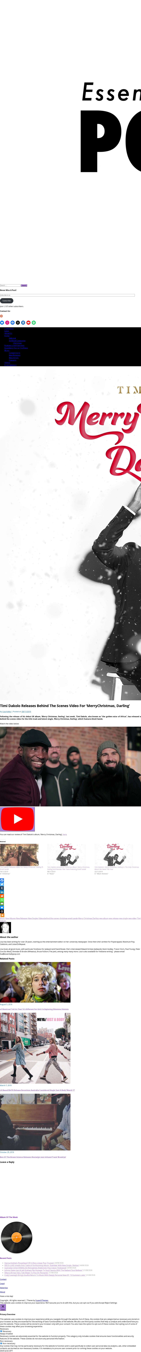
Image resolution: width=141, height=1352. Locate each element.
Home (6, 336)
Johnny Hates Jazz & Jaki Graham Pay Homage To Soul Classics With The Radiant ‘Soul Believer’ (43, 1270)
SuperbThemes (41, 1300)
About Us (8, 333)
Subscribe (7, 300)
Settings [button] (113, 1303)
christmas (63, 918)
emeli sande (73, 918)
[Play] (17, 819)
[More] (2, 915)
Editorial (12, 338)
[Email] (2, 904)
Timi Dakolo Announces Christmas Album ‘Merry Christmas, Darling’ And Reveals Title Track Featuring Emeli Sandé (68, 868)
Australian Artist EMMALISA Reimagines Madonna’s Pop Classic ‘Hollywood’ (35, 1268)
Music (6, 350)
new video (132, 918)
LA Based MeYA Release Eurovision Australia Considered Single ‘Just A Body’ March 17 (37, 1090)
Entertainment (10, 365)
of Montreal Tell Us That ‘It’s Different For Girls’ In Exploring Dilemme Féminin (34, 1009)
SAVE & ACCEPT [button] (6, 1351)
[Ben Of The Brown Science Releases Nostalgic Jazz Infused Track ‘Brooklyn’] (35, 1150)
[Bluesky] (2, 907)
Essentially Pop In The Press (16, 348)
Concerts (12, 360)
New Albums (10, 918)
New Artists (13, 358)
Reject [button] (107, 1303)
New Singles (33, 918)
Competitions (14, 353)
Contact (3, 1279)
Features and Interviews (14, 345)
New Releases (14, 355)
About (2, 1292)
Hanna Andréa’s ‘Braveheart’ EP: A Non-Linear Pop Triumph (29, 1263)
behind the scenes (51, 918)
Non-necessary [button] (6, 1341)
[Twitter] (2, 884)
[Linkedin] (2, 892)
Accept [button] (101, 1303)
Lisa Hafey (6, 711)
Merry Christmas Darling (88, 918)
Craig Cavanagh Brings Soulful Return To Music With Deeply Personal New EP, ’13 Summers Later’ (45, 1275)
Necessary (7, 1331)
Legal (6, 331)
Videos (7, 362)
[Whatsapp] (2, 900)
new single (123, 918)
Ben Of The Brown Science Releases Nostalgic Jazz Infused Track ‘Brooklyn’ (33, 1157)
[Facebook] (2, 880)
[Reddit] (2, 896)
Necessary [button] (4, 1329)
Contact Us (8, 328)
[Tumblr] (2, 888)
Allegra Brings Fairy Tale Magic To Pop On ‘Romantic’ (26, 1272)
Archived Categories (17, 340)
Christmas (17, 343)
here (65, 834)
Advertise (4, 1288)
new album (103, 918)
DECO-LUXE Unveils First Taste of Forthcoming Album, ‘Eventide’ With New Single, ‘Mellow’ (41, 1265)
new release (114, 918)
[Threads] (2, 911)
